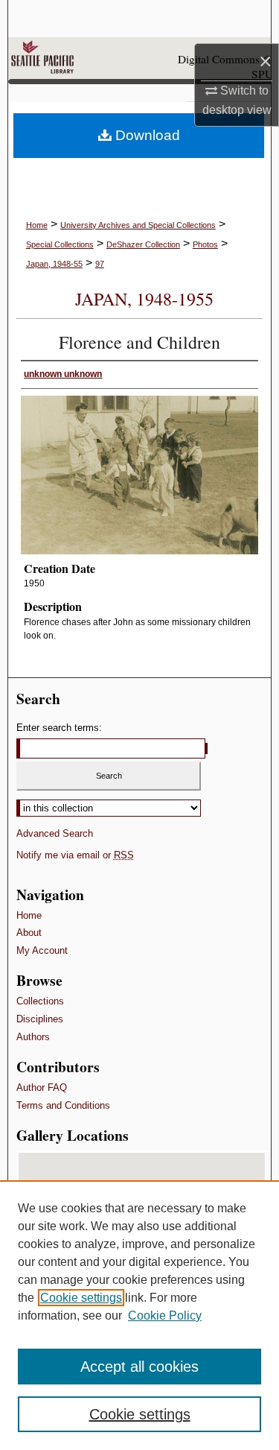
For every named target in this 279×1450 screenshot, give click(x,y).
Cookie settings (81, 1297)
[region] (139, 1315)
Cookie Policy (165, 1315)
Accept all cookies (139, 1366)
